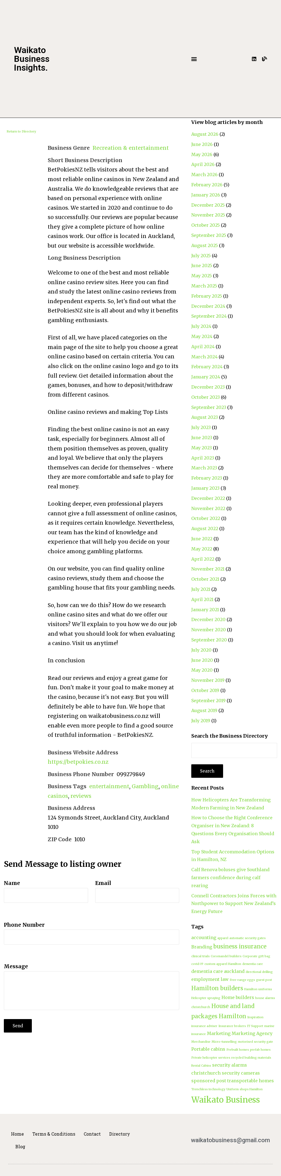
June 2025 (201, 265)
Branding (201, 947)
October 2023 (205, 397)
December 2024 (208, 306)
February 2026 (207, 184)
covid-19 (197, 964)
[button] (193, 58)
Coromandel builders (226, 956)
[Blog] (264, 58)
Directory (119, 1134)
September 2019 (208, 700)
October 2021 (205, 579)
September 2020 (209, 640)
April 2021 (202, 599)
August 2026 (204, 134)
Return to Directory (21, 131)
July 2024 (201, 326)
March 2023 (204, 468)
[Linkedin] (254, 58)
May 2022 (201, 549)
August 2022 (204, 528)
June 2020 (202, 660)
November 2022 (208, 508)
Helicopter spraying (205, 998)
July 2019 (200, 720)
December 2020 (208, 619)
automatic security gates (247, 938)
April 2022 (202, 559)
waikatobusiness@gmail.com (230, 1140)
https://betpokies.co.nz (78, 762)
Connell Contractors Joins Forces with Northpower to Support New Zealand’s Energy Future (233, 903)
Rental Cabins (201, 1065)
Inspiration (255, 1017)
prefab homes (260, 1050)
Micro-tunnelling (224, 1042)
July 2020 (201, 650)
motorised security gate (255, 1042)
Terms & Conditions (53, 1134)
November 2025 (208, 215)
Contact (92, 1134)
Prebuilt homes (237, 1050)
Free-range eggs (242, 980)
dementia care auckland (218, 971)
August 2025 (204, 245)
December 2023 (208, 387)
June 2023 (201, 437)
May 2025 (201, 275)
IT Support (255, 1026)
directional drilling (259, 972)
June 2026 (202, 144)
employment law (210, 979)
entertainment (109, 786)
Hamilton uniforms (258, 989)
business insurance (239, 946)
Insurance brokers (232, 1026)
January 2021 (205, 609)
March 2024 (204, 356)
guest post (264, 980)
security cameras (241, 1073)
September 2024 (209, 316)
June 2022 (201, 538)
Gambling (145, 786)
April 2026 (203, 164)
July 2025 (201, 255)
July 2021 (200, 589)
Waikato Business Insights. (31, 59)
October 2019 (205, 690)
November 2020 (208, 629)
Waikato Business (225, 1100)
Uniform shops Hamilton (244, 1089)
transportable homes (250, 1080)
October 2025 (205, 225)
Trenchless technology (208, 1089)
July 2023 (201, 427)
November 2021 (207, 569)
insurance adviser (204, 1026)
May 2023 (201, 447)
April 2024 (203, 346)
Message (16, 966)
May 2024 (201, 336)
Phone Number (24, 925)
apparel (222, 938)
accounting (203, 937)
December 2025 (208, 205)
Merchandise (200, 1042)
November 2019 (207, 680)
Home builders (237, 997)
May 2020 (202, 670)
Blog (20, 1146)
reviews (81, 796)
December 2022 (208, 498)
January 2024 (205, 377)
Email (103, 883)
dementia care (252, 964)
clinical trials (200, 956)
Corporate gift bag (256, 956)
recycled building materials (251, 1057)
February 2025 (206, 296)
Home (17, 1134)
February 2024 (207, 366)
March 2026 (204, 174)
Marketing (219, 1033)
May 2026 (201, 154)
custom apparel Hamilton (222, 964)
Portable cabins (208, 1049)
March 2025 (204, 286)
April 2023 (202, 458)
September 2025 (208, 235)
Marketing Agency (252, 1033)
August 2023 (204, 417)
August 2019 (204, 710)
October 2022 (205, 518)
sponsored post (208, 1080)
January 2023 (205, 488)
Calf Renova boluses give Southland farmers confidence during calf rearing (230, 877)
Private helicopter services (210, 1057)
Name (12, 883)
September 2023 (208, 407)
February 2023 (206, 478)
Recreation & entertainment (130, 148)
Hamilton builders (217, 988)
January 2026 (205, 195)
